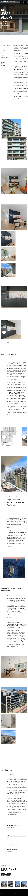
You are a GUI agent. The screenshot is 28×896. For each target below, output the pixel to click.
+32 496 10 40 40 (10, 853)
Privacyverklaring (23, 891)
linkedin (8, 891)
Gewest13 (17, 893)
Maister (7, 893)
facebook (13, 891)
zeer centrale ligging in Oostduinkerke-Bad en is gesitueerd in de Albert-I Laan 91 (16, 600)
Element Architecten (12, 778)
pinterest (17, 891)
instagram (3, 891)
